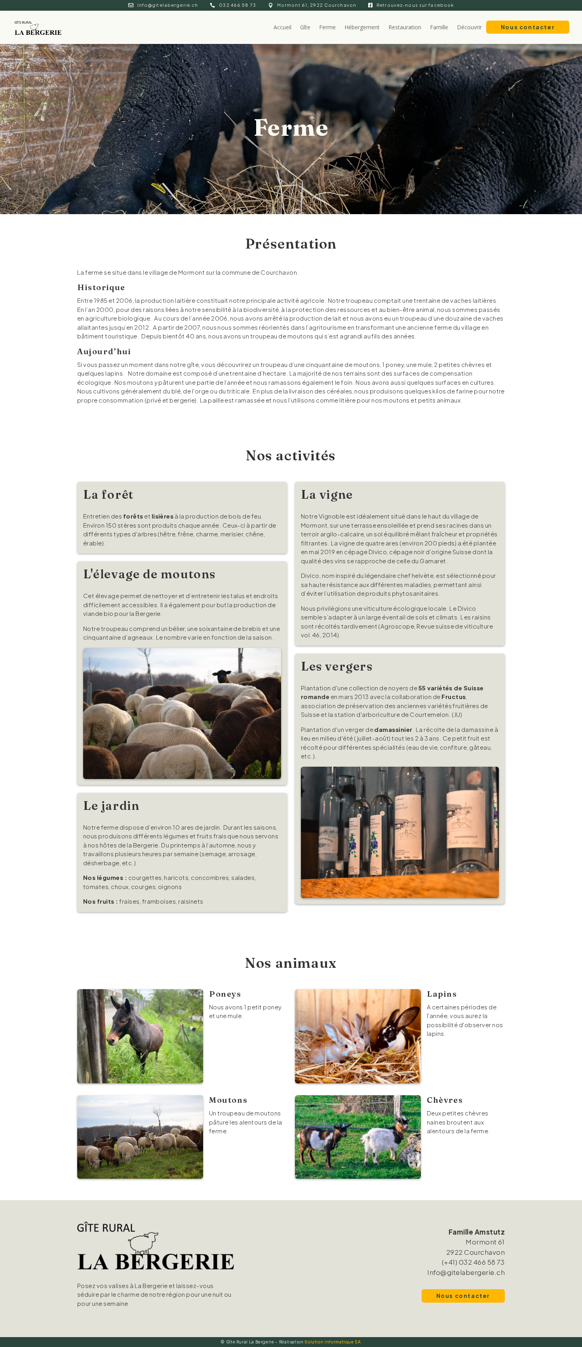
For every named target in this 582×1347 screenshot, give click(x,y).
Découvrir (469, 27)
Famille (439, 27)
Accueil (282, 27)
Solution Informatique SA (332, 1341)
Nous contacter (528, 26)
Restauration (404, 27)
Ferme (327, 27)
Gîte (305, 27)
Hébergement (362, 27)
